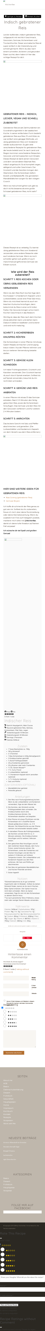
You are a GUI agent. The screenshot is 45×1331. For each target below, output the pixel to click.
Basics (6, 1086)
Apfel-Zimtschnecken (9, 1159)
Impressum (8, 1108)
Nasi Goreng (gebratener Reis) (19, 497)
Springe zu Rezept (14, 16)
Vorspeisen (8, 1120)
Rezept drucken (33, 16)
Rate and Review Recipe (9, 1305)
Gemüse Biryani (13, 501)
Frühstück (7, 1096)
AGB (5, 1083)
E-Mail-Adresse (34, 987)
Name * (3, 1286)
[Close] (1, 1238)
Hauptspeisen (9, 1102)
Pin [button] (14, 712)
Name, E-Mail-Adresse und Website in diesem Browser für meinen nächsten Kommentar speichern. (20, 1003)
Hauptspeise (9, 1187)
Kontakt (6, 1114)
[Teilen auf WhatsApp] (17, 938)
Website (34, 993)
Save (28, 938)
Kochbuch (8, 1111)
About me (7, 1080)
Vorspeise (7, 1191)
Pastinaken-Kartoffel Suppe (11, 1147)
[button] (5, 714)
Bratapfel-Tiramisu (9, 1151)
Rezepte (7, 1117)
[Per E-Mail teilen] (36, 938)
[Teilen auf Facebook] (8, 938)
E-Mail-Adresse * (6, 1295)
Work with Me (9, 1123)
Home (6, 1105)
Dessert (6, 1093)
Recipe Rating (34, 978)
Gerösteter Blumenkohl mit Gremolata (14, 1142)
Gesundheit (8, 1099)
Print (8, 712)
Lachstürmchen (7, 1155)
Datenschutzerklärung (13, 1090)
